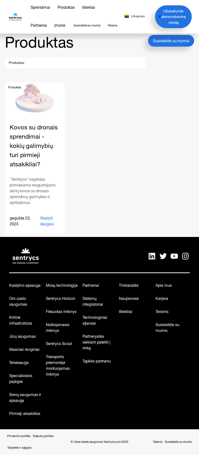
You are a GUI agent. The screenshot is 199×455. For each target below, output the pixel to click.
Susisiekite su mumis (171, 41)
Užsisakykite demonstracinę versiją (173, 17)
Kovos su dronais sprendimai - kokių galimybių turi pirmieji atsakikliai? (34, 146)
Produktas (14, 87)
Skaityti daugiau (50, 223)
